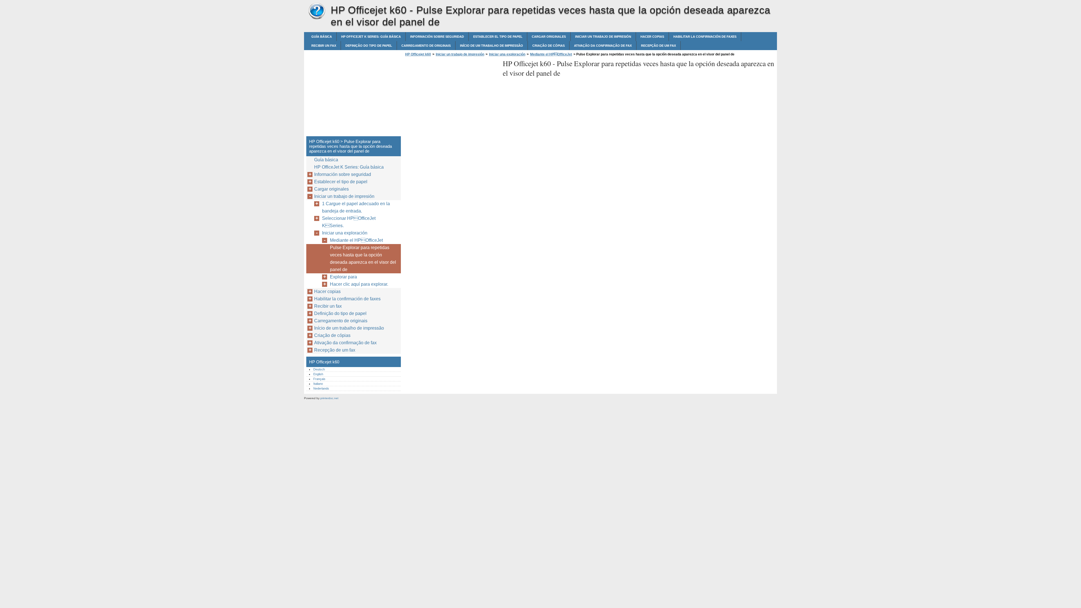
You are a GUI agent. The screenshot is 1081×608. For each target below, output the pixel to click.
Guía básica (321, 36)
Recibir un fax (323, 45)
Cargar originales (549, 36)
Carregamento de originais (426, 45)
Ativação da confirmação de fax (603, 45)
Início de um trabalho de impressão (491, 45)
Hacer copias (652, 36)
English (318, 374)
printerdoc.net (329, 398)
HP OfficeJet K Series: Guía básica (371, 36)
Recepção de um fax (658, 45)
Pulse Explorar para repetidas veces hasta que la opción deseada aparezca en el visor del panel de (363, 258)
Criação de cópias (548, 45)
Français (319, 379)
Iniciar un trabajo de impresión (603, 36)
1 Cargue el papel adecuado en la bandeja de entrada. (356, 207)
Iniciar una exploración (507, 54)
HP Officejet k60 (316, 11)
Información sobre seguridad (437, 36)
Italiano (318, 383)
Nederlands (321, 388)
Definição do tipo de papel (368, 45)
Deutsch (319, 369)
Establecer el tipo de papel (497, 36)
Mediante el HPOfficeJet (551, 54)
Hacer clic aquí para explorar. (359, 284)
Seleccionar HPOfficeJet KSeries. (349, 222)
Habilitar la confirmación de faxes (704, 36)
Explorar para (343, 276)
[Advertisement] (451, 98)
